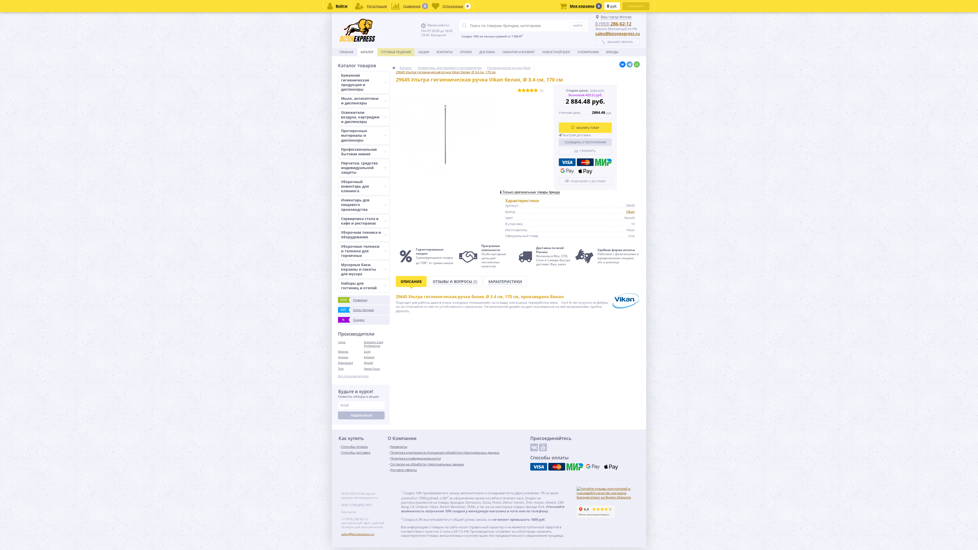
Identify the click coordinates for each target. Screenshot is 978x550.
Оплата (466, 52)
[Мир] (603, 162)
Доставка (487, 52)
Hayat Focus (372, 368)
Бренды (612, 52)
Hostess (343, 357)
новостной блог (556, 52)
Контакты (445, 52)
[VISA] (567, 162)
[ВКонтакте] (622, 64)
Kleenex (343, 351)
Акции (423, 52)
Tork (341, 368)
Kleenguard (345, 363)
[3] (528, 90)
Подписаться (361, 415)
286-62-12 (613, 24)
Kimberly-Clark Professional (373, 344)
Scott (367, 351)
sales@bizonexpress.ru (617, 33)
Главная (346, 52)
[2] (524, 90)
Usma (341, 342)
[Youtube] (543, 447)
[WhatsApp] (637, 64)
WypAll (368, 363)
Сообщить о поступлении (585, 142)
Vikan (630, 211)
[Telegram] (630, 64)
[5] (536, 90)
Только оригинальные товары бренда (530, 192)
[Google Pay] (567, 171)
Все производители (353, 376)
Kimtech (369, 357)
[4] (532, 90)
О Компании (588, 52)
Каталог (367, 52)
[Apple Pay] (585, 171)
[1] (520, 90)
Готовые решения (396, 52)
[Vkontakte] (534, 447)
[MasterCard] (585, 162)
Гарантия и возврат (518, 52)
